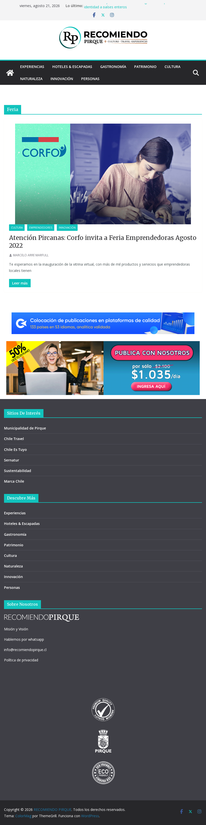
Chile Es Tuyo (15, 449)
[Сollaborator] (103, 316)
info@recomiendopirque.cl (25, 649)
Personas (90, 78)
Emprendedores (40, 227)
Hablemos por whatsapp (24, 639)
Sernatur (11, 460)
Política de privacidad (21, 660)
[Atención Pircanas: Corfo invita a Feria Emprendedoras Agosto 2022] (103, 174)
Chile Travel (14, 438)
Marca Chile (14, 481)
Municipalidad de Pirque (25, 428)
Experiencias (32, 66)
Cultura (172, 66)
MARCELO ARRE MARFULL (30, 255)
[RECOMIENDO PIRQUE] (10, 73)
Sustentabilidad (17, 470)
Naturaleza (31, 78)
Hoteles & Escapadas (72, 66)
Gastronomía (113, 66)
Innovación (61, 78)
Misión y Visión (16, 629)
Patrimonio (145, 66)
